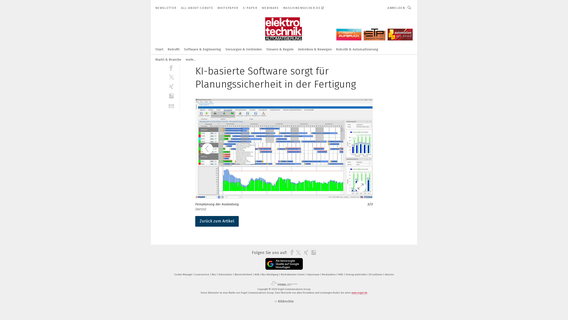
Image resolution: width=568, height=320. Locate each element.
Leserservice (202, 274)
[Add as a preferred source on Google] (284, 264)
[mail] (171, 105)
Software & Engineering (202, 49)
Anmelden (396, 8)
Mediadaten (329, 274)
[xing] (171, 86)
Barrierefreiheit (244, 274)
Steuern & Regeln (280, 49)
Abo (214, 274)
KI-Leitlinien (376, 274)
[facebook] (171, 67)
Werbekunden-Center (293, 274)
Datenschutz (226, 274)
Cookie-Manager (183, 274)
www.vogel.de (359, 292)
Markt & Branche (168, 60)
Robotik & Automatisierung (357, 49)
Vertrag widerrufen (356, 274)
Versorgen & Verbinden (243, 49)
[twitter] (171, 77)
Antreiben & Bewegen (315, 49)
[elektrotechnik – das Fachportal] (159, 49)
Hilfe (341, 274)
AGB (257, 274)
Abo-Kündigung (270, 274)
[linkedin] (171, 96)
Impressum (313, 274)
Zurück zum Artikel (217, 221)
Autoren (389, 274)
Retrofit (173, 49)
